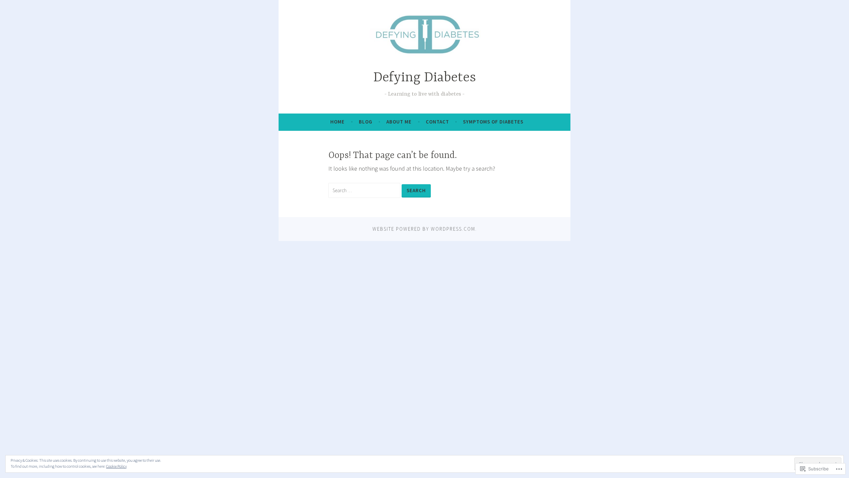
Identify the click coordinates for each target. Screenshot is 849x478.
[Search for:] (365, 190)
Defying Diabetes (424, 78)
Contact (437, 122)
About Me (399, 122)
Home (337, 122)
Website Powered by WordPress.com (423, 229)
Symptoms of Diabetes (493, 122)
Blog (365, 122)
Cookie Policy (116, 466)
